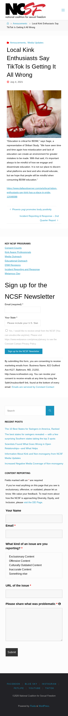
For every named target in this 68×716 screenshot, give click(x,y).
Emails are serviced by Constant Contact (33, 387)
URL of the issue (18, 585)
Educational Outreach (16, 260)
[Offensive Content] (34, 561)
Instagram (49, 684)
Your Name (13, 510)
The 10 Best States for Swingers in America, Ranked (32, 429)
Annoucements (20, 23)
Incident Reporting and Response (22, 269)
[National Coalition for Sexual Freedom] (25, 10)
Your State (11, 317)
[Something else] (34, 574)
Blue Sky (31, 684)
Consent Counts (13, 248)
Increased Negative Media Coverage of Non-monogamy (34, 463)
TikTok (49, 688)
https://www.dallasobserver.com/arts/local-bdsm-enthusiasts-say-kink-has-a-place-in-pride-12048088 (32, 192)
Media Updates (35, 42)
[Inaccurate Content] (34, 569)
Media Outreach (13, 256)
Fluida (32, 706)
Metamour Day (12, 273)
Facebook (13, 684)
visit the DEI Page (33, 502)
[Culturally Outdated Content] (34, 565)
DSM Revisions (13, 265)
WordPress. (44, 706)
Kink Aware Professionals (18, 252)
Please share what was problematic (33, 604)
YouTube (35, 688)
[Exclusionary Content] (34, 557)
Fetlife (19, 688)
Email (11, 525)
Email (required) (14, 304)
